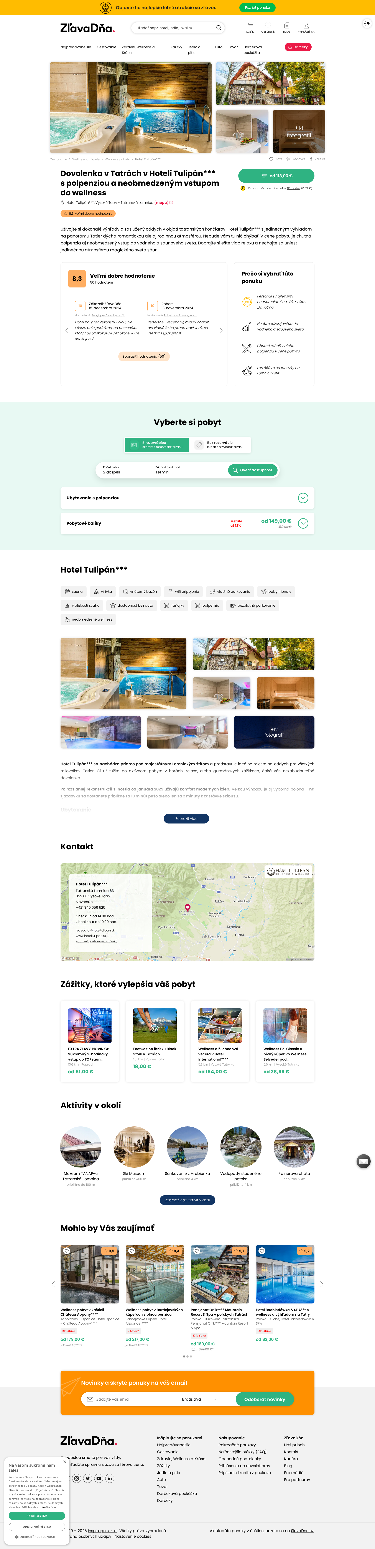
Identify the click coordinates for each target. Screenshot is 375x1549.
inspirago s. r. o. (102, 1530)
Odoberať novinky (264, 1399)
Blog (288, 1465)
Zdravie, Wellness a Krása (138, 50)
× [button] (64, 1462)
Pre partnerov (297, 1479)
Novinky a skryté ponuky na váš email (134, 1383)
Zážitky (176, 47)
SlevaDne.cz (302, 1530)
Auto (218, 47)
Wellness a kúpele (86, 159)
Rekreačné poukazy (237, 1445)
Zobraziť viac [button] (186, 818)
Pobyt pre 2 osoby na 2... (108, 315)
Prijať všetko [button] (37, 1515)
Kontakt (291, 1451)
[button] (66, 320)
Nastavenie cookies (133, 1536)
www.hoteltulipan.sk (91, 936)
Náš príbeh (294, 1445)
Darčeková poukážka (252, 50)
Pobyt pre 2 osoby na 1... (180, 315)
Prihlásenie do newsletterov (244, 1465)
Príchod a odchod (167, 467)
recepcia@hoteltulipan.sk (95, 930)
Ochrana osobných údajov (86, 1536)
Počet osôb (111, 467)
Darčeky (301, 47)
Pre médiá (294, 1472)
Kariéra (291, 1458)
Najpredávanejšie (76, 47)
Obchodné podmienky (240, 1458)
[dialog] (36, 1501)
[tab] (157, 445)
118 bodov (293, 188)
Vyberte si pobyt (187, 422)
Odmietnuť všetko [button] (37, 1527)
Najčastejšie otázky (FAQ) (243, 1451)
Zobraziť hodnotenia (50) (144, 356)
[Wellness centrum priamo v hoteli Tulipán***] (242, 131)
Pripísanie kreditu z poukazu (245, 1472)
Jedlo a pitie (194, 50)
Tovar (233, 47)
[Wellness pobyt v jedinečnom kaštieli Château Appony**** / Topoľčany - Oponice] (90, 1298)
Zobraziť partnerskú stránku (96, 941)
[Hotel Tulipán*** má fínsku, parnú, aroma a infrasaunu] (285, 693)
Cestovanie (106, 47)
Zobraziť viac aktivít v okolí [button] (187, 1200)
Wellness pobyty (117, 159)
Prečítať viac (49, 1507)
